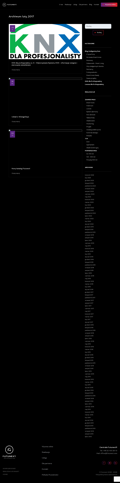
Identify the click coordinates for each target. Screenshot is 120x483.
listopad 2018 (89, 262)
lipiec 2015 (88, 371)
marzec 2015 (89, 382)
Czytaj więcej (16, 70)
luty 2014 (87, 417)
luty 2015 (88, 385)
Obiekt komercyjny (92, 148)
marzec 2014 (89, 415)
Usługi (75, 5)
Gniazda (89, 136)
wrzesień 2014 (89, 398)
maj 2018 (88, 279)
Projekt (88, 127)
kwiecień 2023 (89, 199)
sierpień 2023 (89, 191)
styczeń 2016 (89, 355)
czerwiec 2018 (89, 276)
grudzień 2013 (89, 423)
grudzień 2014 (89, 390)
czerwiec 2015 (89, 374)
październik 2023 (90, 186)
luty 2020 (88, 221)
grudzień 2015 (89, 358)
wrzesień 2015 (89, 366)
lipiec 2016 (88, 338)
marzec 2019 (89, 251)
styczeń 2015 (89, 388)
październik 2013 (90, 428)
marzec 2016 (89, 349)
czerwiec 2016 (89, 341)
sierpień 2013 (89, 434)
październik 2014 (90, 396)
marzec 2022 (89, 219)
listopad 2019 (89, 229)
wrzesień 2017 (89, 300)
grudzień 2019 (89, 227)
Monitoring (90, 124)
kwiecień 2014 (89, 412)
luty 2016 (88, 352)
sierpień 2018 (89, 270)
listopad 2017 (89, 295)
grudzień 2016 (89, 325)
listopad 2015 (89, 360)
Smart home (90, 103)
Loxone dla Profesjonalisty (94, 84)
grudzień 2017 (89, 292)
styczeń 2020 (89, 224)
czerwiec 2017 (89, 308)
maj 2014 (88, 409)
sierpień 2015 (89, 368)
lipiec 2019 (88, 240)
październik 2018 (90, 265)
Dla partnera (83, 5)
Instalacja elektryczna (93, 130)
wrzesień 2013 (89, 431)
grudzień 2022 (89, 208)
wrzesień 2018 (89, 268)
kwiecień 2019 (89, 249)
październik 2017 (90, 298)
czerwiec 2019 (89, 243)
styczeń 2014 (89, 420)
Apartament (90, 145)
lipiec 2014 (88, 404)
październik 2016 (90, 330)
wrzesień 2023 (89, 189)
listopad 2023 (89, 183)
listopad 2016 (89, 328)
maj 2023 (88, 197)
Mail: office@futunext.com (106, 453)
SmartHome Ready (92, 75)
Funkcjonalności (91, 72)
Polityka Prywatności (50, 475)
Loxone (88, 109)
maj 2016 (88, 344)
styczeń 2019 (89, 257)
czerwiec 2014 (89, 407)
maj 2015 (88, 377)
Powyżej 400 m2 (91, 160)
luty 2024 (88, 178)
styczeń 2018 (89, 289)
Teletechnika (90, 118)
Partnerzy (89, 69)
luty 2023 (88, 205)
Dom (88, 142)
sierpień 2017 (89, 303)
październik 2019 (90, 232)
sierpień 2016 (89, 336)
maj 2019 (88, 246)
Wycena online (47, 447)
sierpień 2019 (89, 238)
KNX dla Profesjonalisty (93, 81)
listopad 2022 (89, 210)
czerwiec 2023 (89, 194)
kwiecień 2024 (89, 175)
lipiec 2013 (88, 437)
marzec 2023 (89, 202)
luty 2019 (88, 254)
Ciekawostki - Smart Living (95, 63)
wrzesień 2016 (89, 333)
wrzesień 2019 (89, 235)
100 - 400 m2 (90, 157)
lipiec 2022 (88, 216)
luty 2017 (87, 319)
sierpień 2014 (89, 401)
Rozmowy (89, 60)
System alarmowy (92, 112)
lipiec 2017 (88, 306)
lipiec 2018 (88, 273)
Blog (90, 5)
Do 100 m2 (90, 154)
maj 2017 (87, 311)
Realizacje (68, 5)
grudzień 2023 (89, 180)
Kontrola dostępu (92, 133)
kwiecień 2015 (89, 379)
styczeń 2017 (89, 322)
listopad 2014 (89, 393)
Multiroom (89, 106)
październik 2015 (90, 363)
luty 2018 (88, 287)
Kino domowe (90, 115)
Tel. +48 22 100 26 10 (108, 451)
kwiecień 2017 (89, 314)
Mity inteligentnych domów (95, 66)
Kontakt (96, 5)
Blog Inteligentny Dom (92, 51)
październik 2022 (90, 213)
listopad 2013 (89, 426)
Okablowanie (90, 121)
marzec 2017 (89, 317)
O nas (61, 5)
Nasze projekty (91, 78)
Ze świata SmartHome (93, 57)
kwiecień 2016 (89, 347)
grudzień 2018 (89, 259)
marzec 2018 (89, 284)
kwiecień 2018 (89, 281)
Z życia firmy (90, 54)
